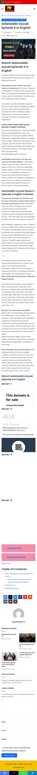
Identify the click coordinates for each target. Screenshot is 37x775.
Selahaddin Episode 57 (9, 635)
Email (4, 730)
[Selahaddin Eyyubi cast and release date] (10, 656)
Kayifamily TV (8, 32)
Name (4, 722)
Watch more (6, 563)
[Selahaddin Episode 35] (27, 637)
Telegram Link (13, 548)
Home (5, 15)
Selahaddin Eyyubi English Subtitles (19, 15)
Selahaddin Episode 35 (26, 645)
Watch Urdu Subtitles (22, 371)
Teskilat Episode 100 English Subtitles (27, 654)
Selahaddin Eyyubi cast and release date (8, 664)
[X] (10, 597)
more (12, 305)
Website (4, 739)
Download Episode (16, 557)
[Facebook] (5, 597)
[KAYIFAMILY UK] (9, 9)
